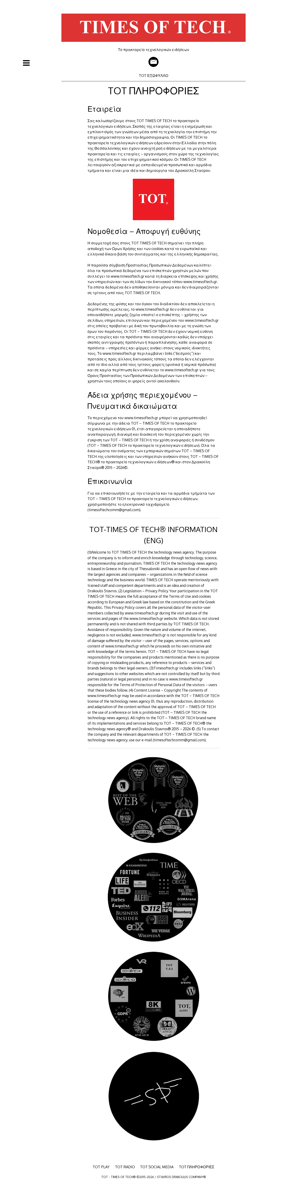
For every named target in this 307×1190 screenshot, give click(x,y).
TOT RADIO (125, 1166)
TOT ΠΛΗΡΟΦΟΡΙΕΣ (196, 1166)
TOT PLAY (101, 1166)
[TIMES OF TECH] (153, 44)
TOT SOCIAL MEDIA (157, 1166)
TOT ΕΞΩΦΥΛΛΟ (153, 75)
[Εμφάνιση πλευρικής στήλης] (26, 63)
